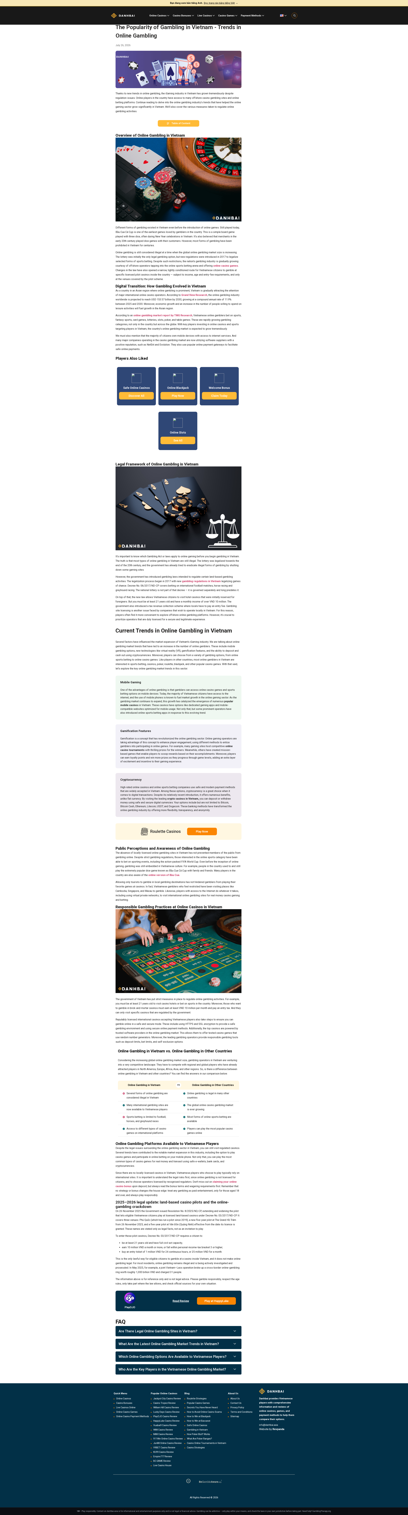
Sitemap (234, 1416)
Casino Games (226, 15)
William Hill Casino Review (166, 1407)
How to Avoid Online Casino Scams (204, 1412)
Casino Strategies (196, 1447)
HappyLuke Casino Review (166, 1421)
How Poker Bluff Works (198, 1434)
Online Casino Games (127, 1412)
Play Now (178, 395)
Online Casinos (157, 15)
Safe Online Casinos (197, 1425)
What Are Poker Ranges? (199, 1438)
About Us (235, 1398)
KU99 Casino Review (163, 1452)
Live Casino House (162, 1465)
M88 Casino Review (163, 1434)
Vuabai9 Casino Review (165, 1425)
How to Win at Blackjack (199, 1416)
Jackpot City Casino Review (167, 1398)
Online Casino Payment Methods (132, 1416)
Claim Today (219, 395)
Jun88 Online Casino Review (167, 1443)
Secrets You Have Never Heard (202, 1407)
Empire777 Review (162, 1456)
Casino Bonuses (182, 15)
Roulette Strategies (197, 1398)
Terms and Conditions (241, 1412)
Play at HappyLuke (216, 1301)
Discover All (136, 395)
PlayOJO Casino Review (165, 1416)
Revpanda (278, 1429)
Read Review (181, 1301)
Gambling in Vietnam (197, 1429)
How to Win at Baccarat (198, 1421)
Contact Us (235, 1403)
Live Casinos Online (125, 1407)
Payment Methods (251, 15)
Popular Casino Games (198, 1403)
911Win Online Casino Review (168, 1438)
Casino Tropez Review (164, 1403)
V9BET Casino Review (164, 1447)
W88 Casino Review (163, 1429)
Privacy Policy (237, 1407)
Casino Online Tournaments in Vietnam (206, 1443)
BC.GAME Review (162, 1461)
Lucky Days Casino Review (166, 1412)
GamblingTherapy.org (321, 1511)
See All (177, 440)
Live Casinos (204, 15)
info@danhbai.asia (268, 1425)
